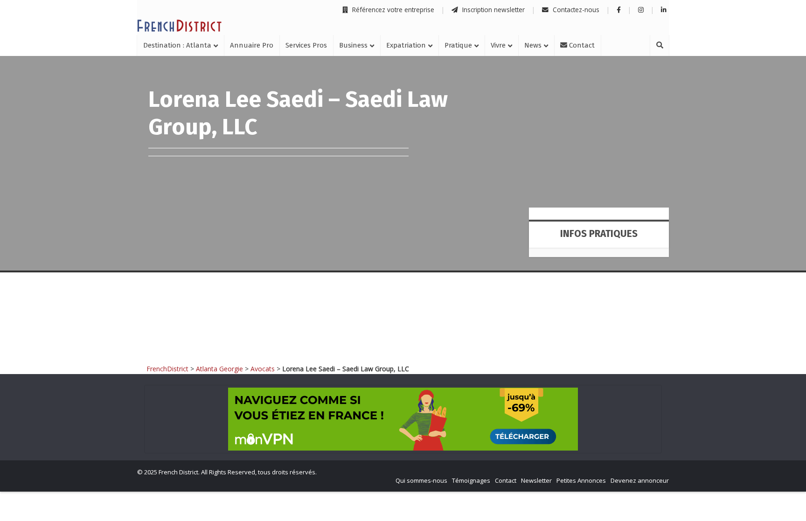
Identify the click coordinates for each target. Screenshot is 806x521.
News (533, 45)
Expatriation (406, 45)
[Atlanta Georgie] (179, 26)
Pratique (458, 45)
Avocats (262, 368)
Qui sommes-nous (421, 480)
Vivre (498, 45)
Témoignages (471, 480)
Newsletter (536, 480)
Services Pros (306, 45)
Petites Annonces (581, 480)
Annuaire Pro (251, 45)
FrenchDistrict (167, 368)
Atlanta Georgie (219, 368)
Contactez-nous (575, 9)
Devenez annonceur (640, 480)
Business (353, 45)
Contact (581, 45)
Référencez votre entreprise (392, 9)
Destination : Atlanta (177, 45)
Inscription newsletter (492, 9)
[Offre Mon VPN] (403, 419)
